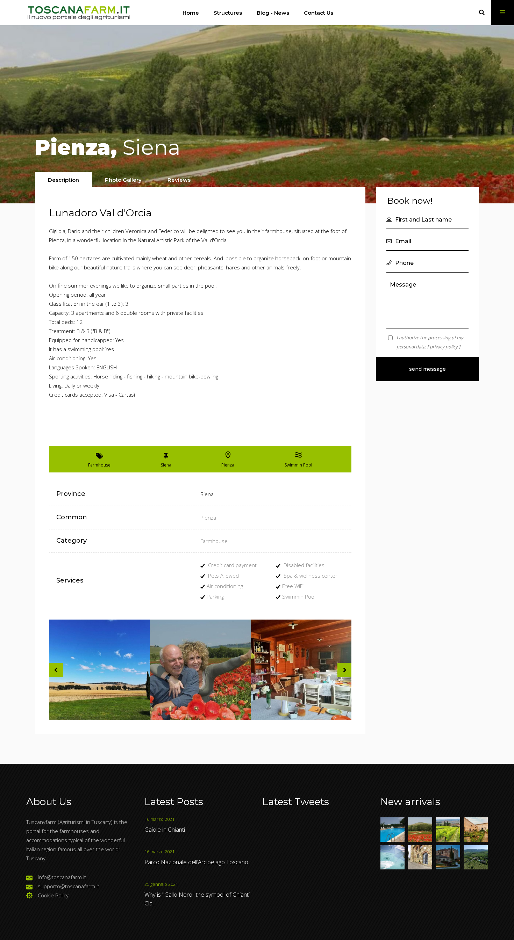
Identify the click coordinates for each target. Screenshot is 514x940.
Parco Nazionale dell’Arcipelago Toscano (196, 862)
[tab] (63, 179)
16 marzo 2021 (159, 819)
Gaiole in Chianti (164, 829)
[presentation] (63, 179)
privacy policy (444, 347)
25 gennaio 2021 (161, 884)
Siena (207, 494)
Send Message (427, 369)
